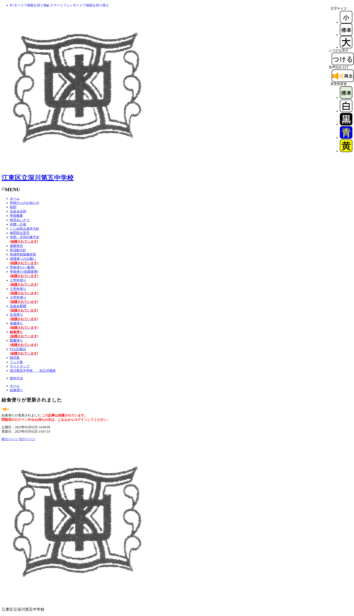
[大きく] (346, 47)
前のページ (10, 439)
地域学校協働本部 (23, 254)
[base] (346, 97)
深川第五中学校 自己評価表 (33, 370)
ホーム (15, 198)
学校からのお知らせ (24, 203)
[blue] (346, 137)
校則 (13, 207)
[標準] (346, 34)
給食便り (16, 390)
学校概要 (16, 215)
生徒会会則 (18, 211)
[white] (346, 111)
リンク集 (16, 362)
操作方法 (16, 378)
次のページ (27, 439)
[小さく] (346, 22)
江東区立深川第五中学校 (38, 177)
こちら (63, 419)
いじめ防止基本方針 (24, 228)
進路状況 (16, 246)
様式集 (15, 357)
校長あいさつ (20, 220)
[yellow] (346, 151)
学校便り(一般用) (22, 267)
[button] (30, 5)
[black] (346, 124)
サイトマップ (20, 366)
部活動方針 (18, 250)
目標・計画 (18, 224)
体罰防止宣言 (20, 233)
